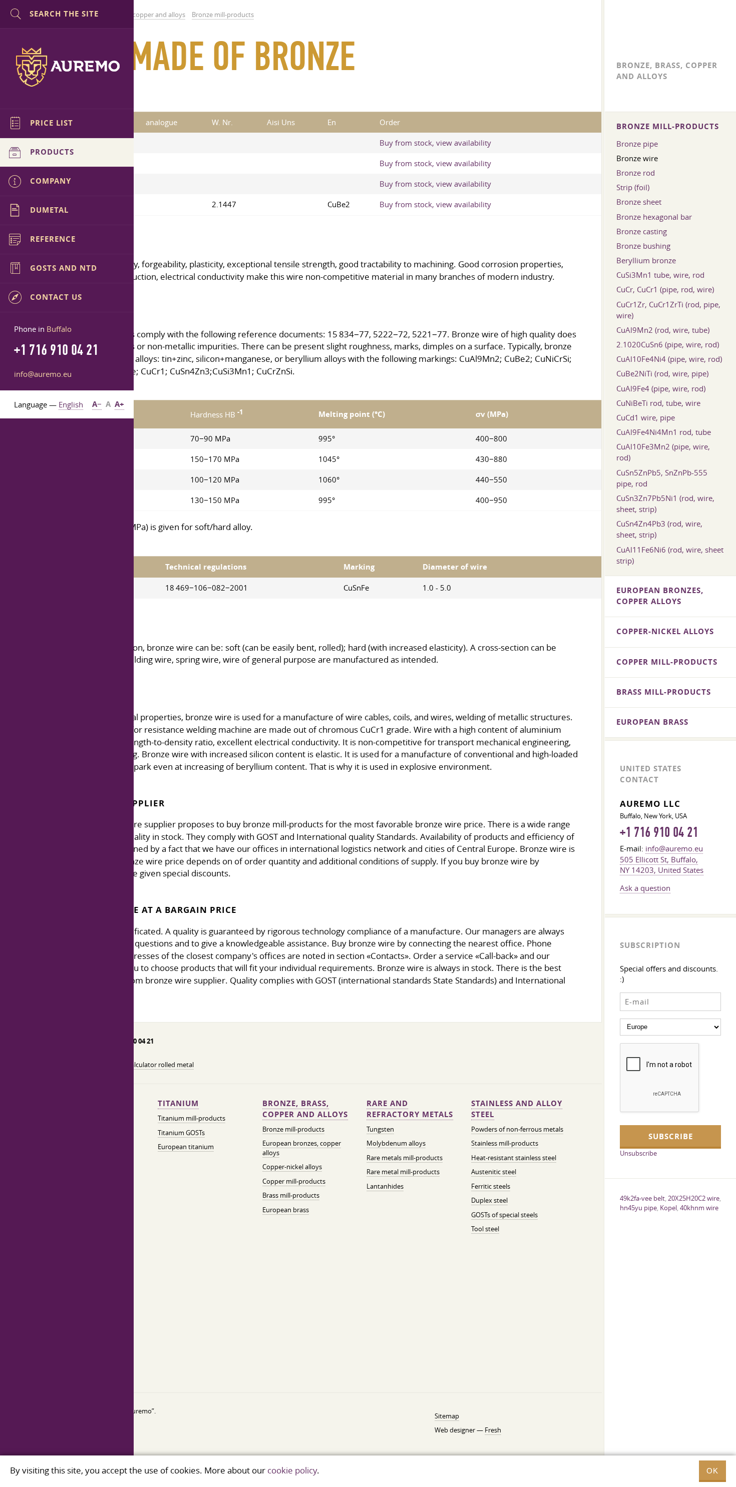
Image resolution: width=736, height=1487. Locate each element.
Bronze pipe (637, 144)
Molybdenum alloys (396, 1143)
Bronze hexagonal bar (654, 217)
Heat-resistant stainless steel (513, 1158)
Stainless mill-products (504, 1143)
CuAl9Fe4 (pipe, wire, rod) (660, 388)
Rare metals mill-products (404, 1158)
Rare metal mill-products (403, 1172)
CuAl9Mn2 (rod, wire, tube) (662, 330)
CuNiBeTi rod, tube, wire (658, 403)
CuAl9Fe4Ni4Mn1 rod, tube (663, 432)
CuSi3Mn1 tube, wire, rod (660, 275)
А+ (119, 404)
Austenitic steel (493, 1172)
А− (97, 404)
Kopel (668, 1207)
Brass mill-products (290, 1195)
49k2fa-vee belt (642, 1198)
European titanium (186, 1147)
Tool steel (485, 1229)
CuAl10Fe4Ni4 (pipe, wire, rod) (669, 359)
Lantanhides (385, 1186)
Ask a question (645, 888)
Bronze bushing (643, 246)
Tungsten (380, 1129)
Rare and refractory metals (409, 1109)
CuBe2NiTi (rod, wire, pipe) (662, 373)
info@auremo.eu (43, 374)
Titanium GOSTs (181, 1133)
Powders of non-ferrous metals (517, 1129)
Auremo (67, 67)
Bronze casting (641, 231)
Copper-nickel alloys (292, 1167)
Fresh (493, 1430)
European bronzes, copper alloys (659, 596)
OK (712, 1470)
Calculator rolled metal (160, 1065)
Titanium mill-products (191, 1118)
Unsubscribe (638, 1153)
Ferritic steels (490, 1186)
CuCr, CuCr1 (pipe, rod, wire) (665, 289)
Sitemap (447, 1416)
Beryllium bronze (646, 260)
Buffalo (59, 329)
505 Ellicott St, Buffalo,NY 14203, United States (661, 864)
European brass (285, 1210)
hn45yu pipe (638, 1207)
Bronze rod (635, 173)
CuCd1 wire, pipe (645, 417)
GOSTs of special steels (504, 1215)
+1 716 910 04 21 (659, 832)
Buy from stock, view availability (435, 143)
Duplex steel (489, 1200)
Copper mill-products (293, 1181)
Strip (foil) (632, 187)
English (71, 404)
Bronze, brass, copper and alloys (305, 1109)
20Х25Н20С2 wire (693, 1198)
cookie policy (292, 1470)
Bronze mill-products (293, 1129)
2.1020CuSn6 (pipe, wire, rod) (667, 344)
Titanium (178, 1103)
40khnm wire (699, 1207)
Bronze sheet (638, 202)
